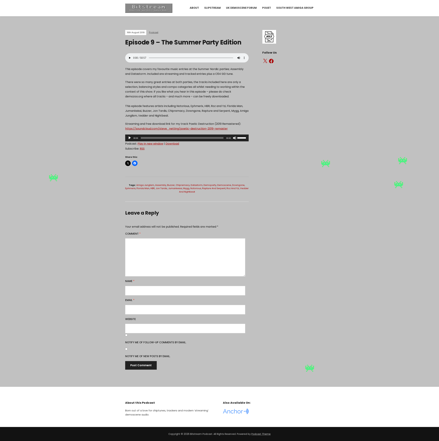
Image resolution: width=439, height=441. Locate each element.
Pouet (266, 8)
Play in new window (150, 144)
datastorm (197, 185)
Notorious (195, 188)
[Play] (129, 138)
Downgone (238, 185)
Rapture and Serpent (214, 188)
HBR (152, 188)
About (194, 8)
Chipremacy (183, 185)
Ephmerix (130, 188)
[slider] (242, 138)
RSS (142, 149)
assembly (160, 185)
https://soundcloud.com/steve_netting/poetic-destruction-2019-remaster (176, 129)
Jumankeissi (175, 188)
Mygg (186, 188)
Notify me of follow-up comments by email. (155, 342)
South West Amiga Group (294, 8)
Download (172, 144)
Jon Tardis (161, 188)
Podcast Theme (261, 434)
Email (129, 300)
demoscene (224, 185)
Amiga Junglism (145, 185)
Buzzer (171, 185)
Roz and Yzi (233, 188)
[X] (265, 61)
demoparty (210, 185)
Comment (133, 233)
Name (129, 281)
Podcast (153, 32)
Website (130, 319)
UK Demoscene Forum (241, 8)
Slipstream (212, 8)
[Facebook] (271, 61)
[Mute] (234, 138)
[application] (187, 138)
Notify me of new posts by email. (147, 356)
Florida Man (143, 188)
